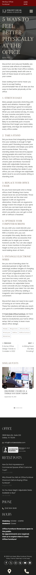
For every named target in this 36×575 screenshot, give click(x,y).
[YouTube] (25, 563)
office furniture (24, 332)
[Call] (26, 571)
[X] (11, 563)
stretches (6, 336)
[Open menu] (31, 11)
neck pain (6, 332)
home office (24, 329)
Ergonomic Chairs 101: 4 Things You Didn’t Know (16, 392)
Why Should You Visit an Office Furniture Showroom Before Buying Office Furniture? (17, 480)
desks (5, 329)
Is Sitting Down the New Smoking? (28, 347)
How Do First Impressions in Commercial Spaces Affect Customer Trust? (17, 467)
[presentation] (18, 377)
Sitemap (19, 558)
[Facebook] (6, 563)
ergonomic (14, 329)
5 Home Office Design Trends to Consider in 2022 (9, 347)
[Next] (30, 387)
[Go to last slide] (5, 387)
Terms (13, 558)
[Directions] (9, 571)
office (15, 332)
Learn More (26, 3)
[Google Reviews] (20, 563)
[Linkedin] (30, 563)
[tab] (14, 407)
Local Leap (26, 558)
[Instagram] (16, 563)
